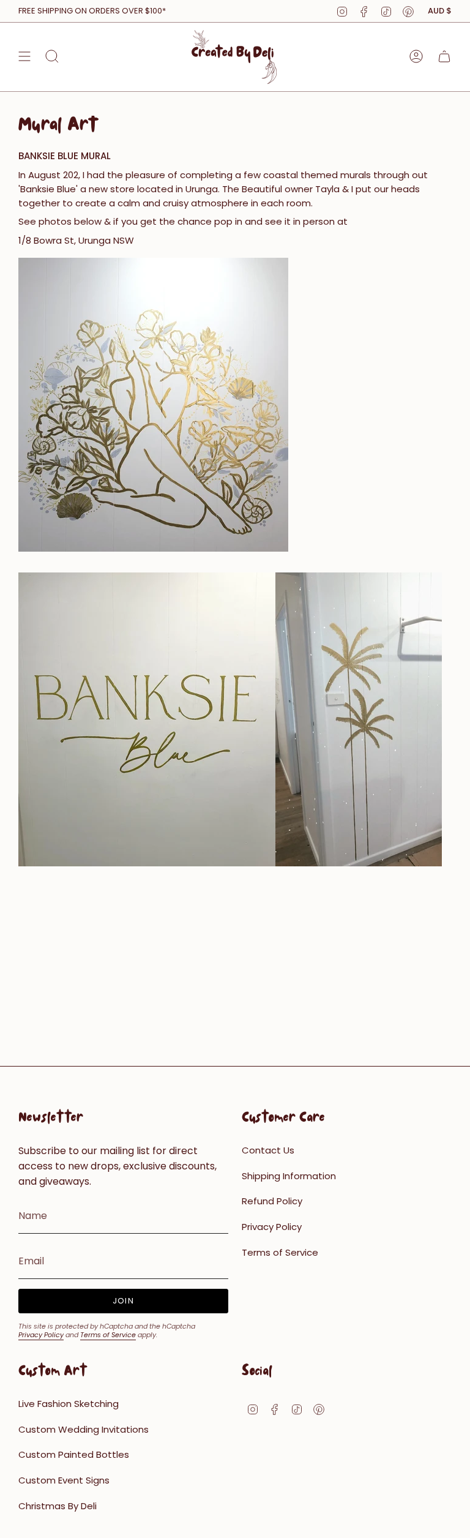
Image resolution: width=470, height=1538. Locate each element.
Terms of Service (108, 1335)
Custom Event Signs (64, 1480)
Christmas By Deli (57, 1505)
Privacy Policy (41, 1335)
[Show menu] (24, 56)
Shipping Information (289, 1175)
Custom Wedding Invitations (83, 1429)
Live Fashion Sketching (68, 1403)
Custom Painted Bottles (73, 1454)
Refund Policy (272, 1201)
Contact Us (268, 1150)
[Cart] (444, 56)
